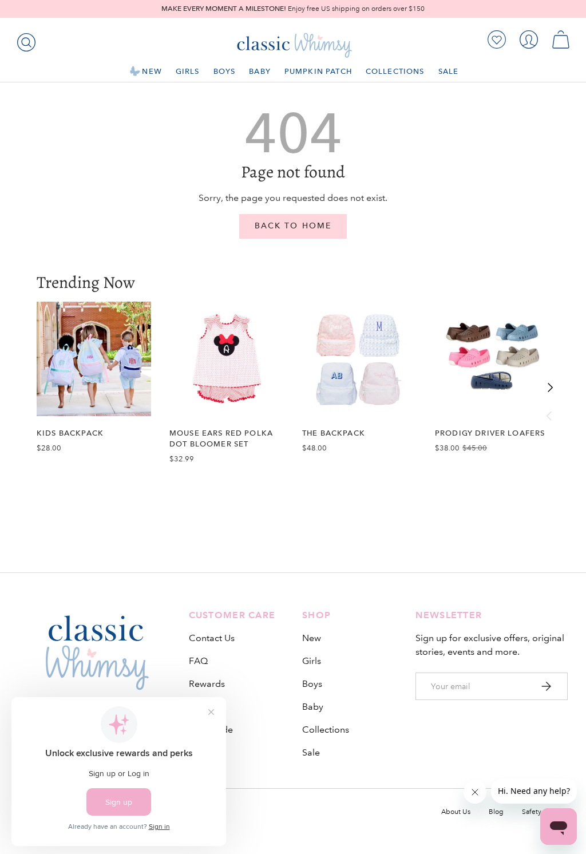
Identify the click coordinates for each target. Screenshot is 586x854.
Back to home (293, 226)
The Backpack (333, 433)
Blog (496, 812)
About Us (455, 812)
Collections (325, 729)
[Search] (24, 40)
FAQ (198, 660)
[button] (560, 39)
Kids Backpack (70, 433)
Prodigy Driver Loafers (490, 433)
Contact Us (212, 637)
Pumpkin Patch (318, 71)
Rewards (207, 683)
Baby (312, 706)
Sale (311, 752)
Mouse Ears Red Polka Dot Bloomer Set (221, 438)
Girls (311, 660)
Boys (312, 683)
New (311, 637)
